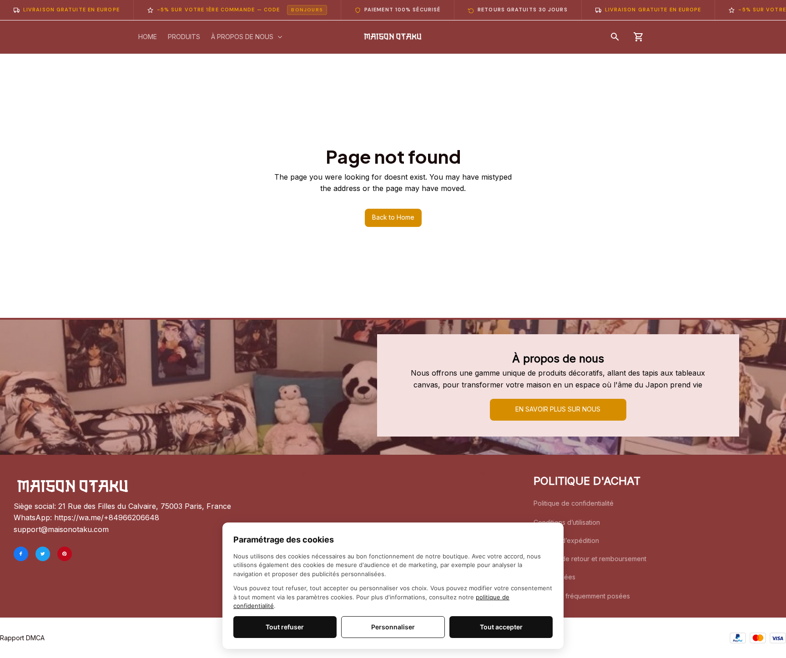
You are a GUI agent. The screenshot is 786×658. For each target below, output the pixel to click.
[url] (106, 518)
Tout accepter (501, 627)
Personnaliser (393, 627)
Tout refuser (285, 627)
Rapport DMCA (22, 638)
